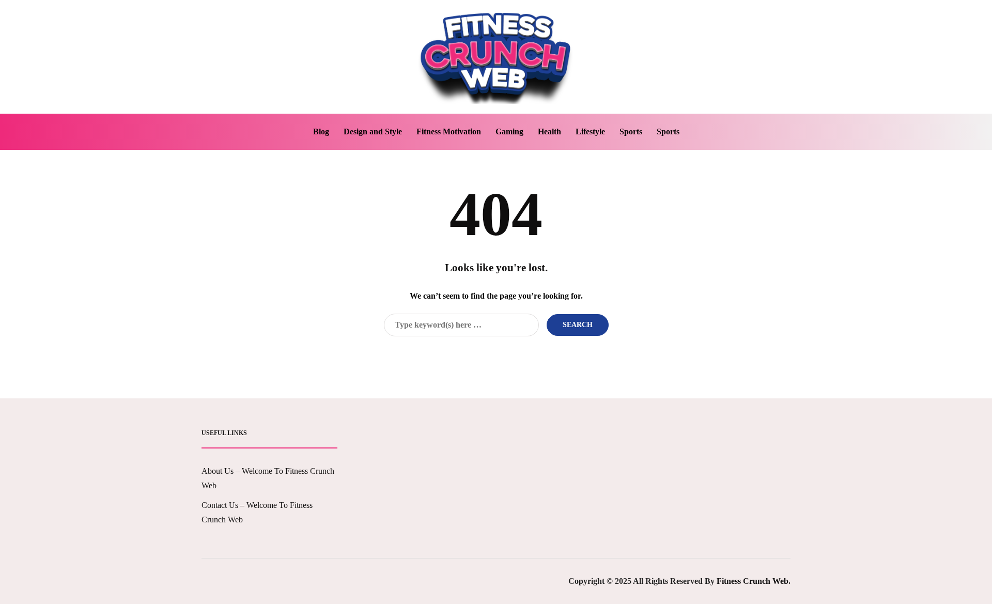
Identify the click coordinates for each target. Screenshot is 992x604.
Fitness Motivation (448, 131)
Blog (321, 131)
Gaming (509, 131)
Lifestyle (590, 131)
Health (549, 131)
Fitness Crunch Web (752, 581)
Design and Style (373, 131)
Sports (630, 131)
